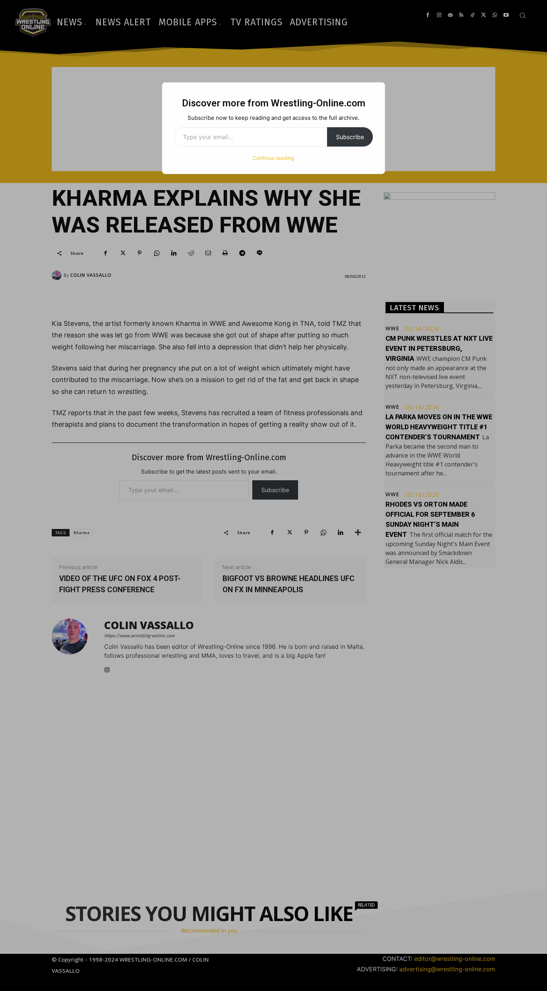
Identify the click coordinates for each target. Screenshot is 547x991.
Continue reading (273, 158)
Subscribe (350, 137)
